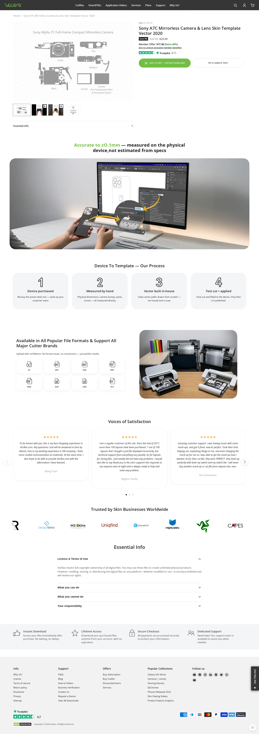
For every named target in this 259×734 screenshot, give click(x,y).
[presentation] (235, 5)
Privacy (17, 696)
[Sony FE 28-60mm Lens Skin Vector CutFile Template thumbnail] (73, 110)
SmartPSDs (94, 5)
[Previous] (7, 461)
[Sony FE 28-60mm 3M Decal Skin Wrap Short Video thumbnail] (56, 110)
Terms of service (21, 683)
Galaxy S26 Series (157, 674)
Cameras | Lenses (157, 678)
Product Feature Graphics (161, 700)
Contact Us (63, 691)
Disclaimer (18, 691)
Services (136, 5)
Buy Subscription (111, 674)
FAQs (61, 674)
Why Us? (174, 5)
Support (160, 5)
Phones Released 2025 (159, 691)
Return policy (20, 687)
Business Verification (69, 687)
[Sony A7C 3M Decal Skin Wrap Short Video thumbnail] (39, 110)
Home (16, 15)
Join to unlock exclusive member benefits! (160, 47)
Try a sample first (218, 63)
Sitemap (17, 700)
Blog (60, 678)
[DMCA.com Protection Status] (22, 724)
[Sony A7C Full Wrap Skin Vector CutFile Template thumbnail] (22, 110)
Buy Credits (109, 678)
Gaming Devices (156, 683)
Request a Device (67, 696)
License (17, 678)
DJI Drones (153, 687)
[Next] (244, 461)
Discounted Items (112, 683)
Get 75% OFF (255, 676)
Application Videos (116, 5)
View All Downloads (68, 700)
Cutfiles (79, 5)
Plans (148, 5)
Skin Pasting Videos (158, 696)
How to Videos (65, 683)
